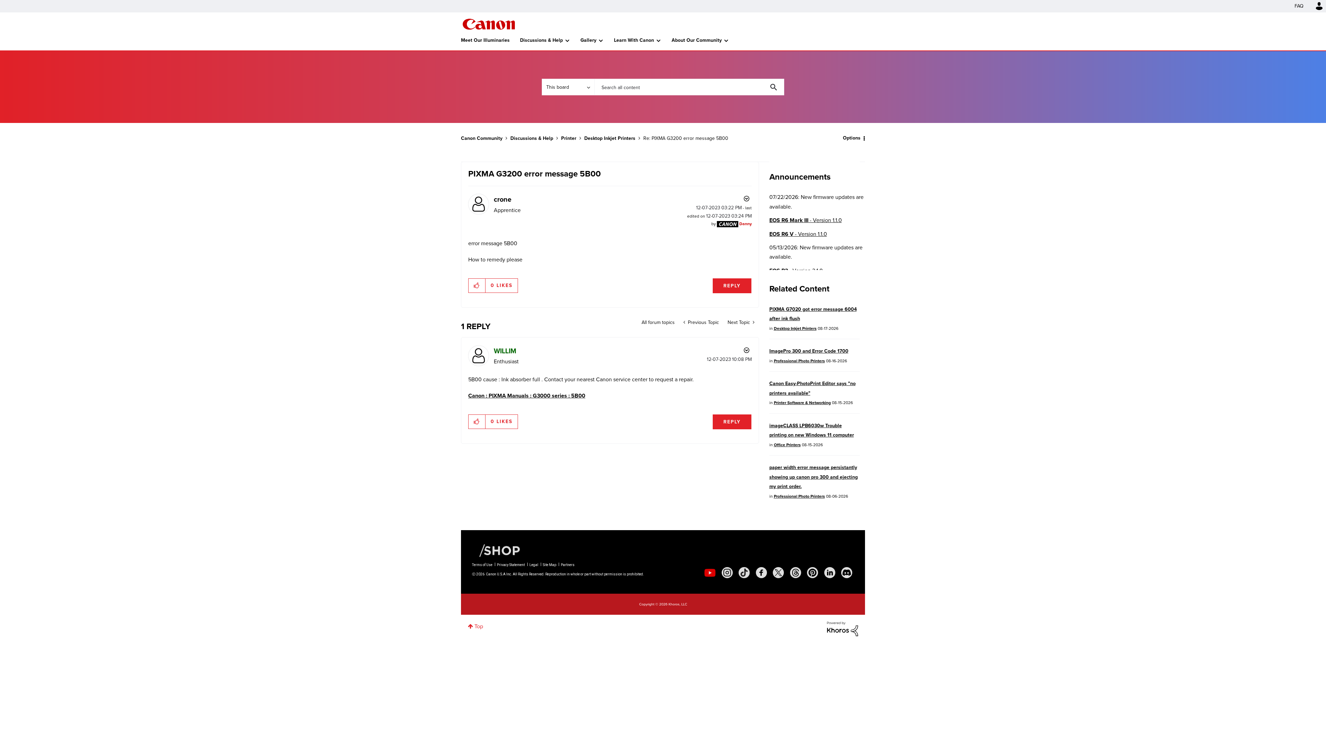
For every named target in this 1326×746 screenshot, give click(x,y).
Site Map (549, 565)
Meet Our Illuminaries (485, 40)
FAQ (1299, 6)
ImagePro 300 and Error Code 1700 (808, 351)
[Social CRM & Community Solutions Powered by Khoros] (842, 628)
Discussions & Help (541, 40)
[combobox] (689, 87)
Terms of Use (482, 565)
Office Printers (787, 445)
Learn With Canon (634, 40)
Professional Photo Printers (799, 361)
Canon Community (489, 24)
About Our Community (697, 40)
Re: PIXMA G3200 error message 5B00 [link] (685, 138)
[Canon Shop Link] (496, 550)
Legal (533, 565)
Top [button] (478, 626)
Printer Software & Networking (802, 403)
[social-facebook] (761, 572)
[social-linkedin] (829, 572)
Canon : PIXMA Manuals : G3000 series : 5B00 (526, 396)
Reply (732, 285)
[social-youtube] (709, 572)
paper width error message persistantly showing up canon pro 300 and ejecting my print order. (813, 477)
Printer (568, 138)
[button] (477, 286)
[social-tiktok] (744, 572)
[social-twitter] (778, 572)
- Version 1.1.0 (805, 220)
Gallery (588, 40)
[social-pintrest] (812, 572)
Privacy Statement (511, 565)
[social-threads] (795, 572)
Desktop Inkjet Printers (609, 138)
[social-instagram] (727, 572)
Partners (568, 565)
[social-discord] (846, 572)
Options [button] (852, 138)
